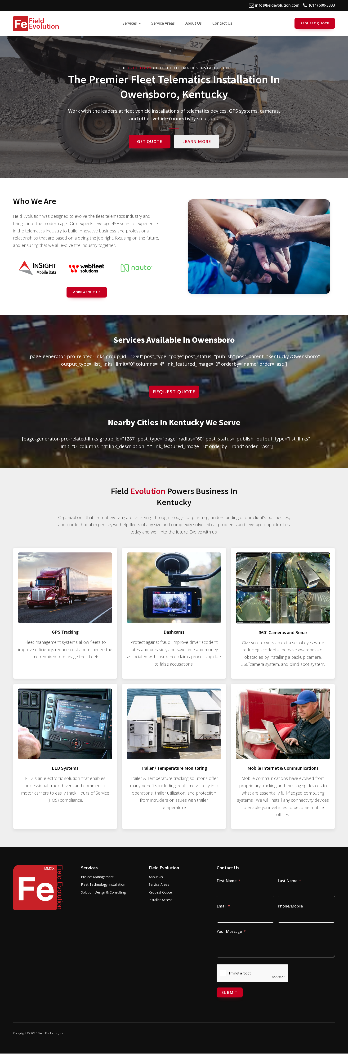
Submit (230, 992)
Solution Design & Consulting (103, 892)
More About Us (86, 292)
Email (221, 906)
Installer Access (160, 900)
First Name (226, 880)
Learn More (196, 141)
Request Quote (314, 23)
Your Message (229, 931)
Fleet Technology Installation (103, 884)
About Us (156, 877)
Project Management (97, 877)
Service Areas (159, 884)
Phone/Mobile (290, 906)
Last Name (287, 880)
